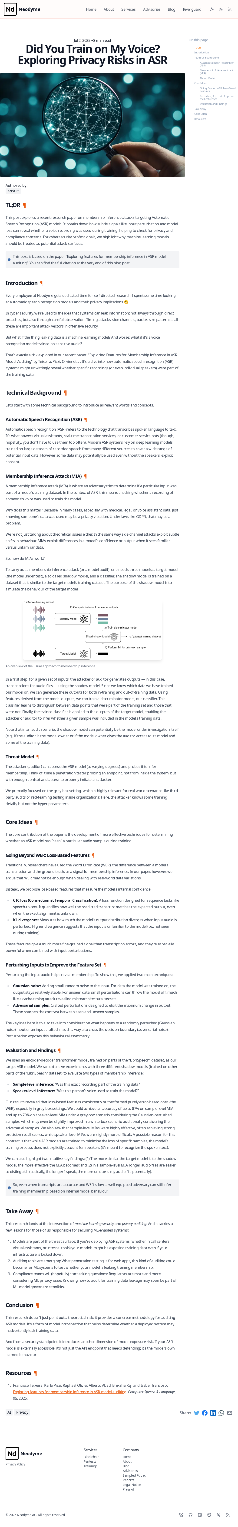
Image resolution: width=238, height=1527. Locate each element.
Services (128, 9)
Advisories (151, 9)
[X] (218, 1515)
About (109, 9)
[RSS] (227, 1515)
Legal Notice (132, 1484)
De (221, 9)
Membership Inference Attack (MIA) (216, 72)
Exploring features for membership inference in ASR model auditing (69, 1391)
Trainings (90, 1466)
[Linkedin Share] (213, 1413)
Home (91, 9)
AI (9, 1412)
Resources (200, 119)
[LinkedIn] (200, 1515)
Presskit (128, 1489)
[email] (18, 191)
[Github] (190, 1515)
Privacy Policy (15, 1464)
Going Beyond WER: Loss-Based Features (218, 89)
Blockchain (91, 1457)
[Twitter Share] (196, 1413)
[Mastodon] (209, 1515)
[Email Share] (229, 1413)
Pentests (90, 1461)
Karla (11, 191)
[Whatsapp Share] (221, 1413)
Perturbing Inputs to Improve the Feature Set (217, 97)
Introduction (201, 52)
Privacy (22, 1412)
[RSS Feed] (229, 9)
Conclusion (200, 113)
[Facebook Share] (205, 1413)
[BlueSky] (181, 1515)
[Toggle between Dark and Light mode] (211, 9)
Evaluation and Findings (213, 103)
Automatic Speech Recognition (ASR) (217, 64)
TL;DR (197, 47)
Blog (171, 9)
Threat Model (207, 78)
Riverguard (192, 9)
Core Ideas (200, 83)
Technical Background (206, 57)
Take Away (200, 109)
